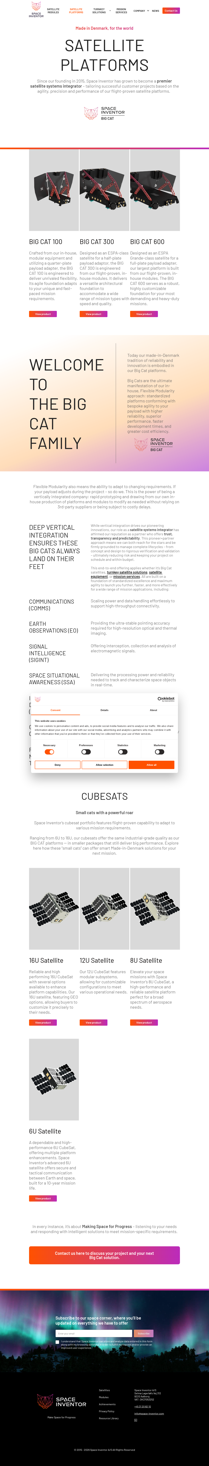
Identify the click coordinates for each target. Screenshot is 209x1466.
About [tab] (153, 710)
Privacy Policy (106, 1411)
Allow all (151, 764)
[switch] (86, 751)
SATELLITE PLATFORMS (76, 11)
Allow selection (104, 764)
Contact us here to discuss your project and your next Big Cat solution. (104, 1255)
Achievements (107, 1404)
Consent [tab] (55, 710)
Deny (58, 764)
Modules (104, 1397)
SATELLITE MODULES (53, 11)
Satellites (104, 1390)
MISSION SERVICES (121, 11)
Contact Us (171, 10)
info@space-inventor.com (149, 1413)
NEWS (155, 10)
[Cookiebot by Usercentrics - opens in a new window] (160, 699)
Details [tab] (105, 710)
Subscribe (144, 1333)
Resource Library (109, 1418)
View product (43, 313)
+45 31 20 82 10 (142, 1406)
